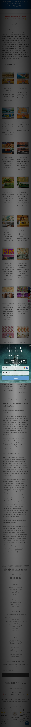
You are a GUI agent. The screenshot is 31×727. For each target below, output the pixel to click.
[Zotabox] (30, 381)
